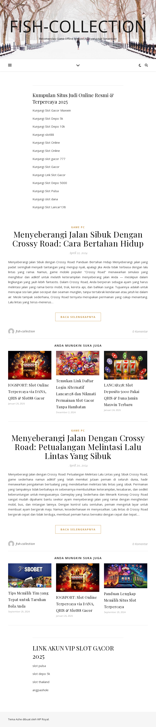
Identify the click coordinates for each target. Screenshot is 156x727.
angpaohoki (40, 690)
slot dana (51, 199)
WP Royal (43, 719)
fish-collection (25, 331)
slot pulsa (39, 666)
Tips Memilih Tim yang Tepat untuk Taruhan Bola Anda (28, 600)
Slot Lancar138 (55, 207)
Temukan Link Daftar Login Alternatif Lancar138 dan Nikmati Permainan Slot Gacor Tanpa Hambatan (76, 393)
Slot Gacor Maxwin (58, 110)
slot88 (49, 134)
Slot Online (52, 142)
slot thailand (40, 682)
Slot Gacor (52, 167)
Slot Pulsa (52, 191)
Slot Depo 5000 (56, 183)
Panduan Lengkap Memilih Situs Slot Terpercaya (120, 600)
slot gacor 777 (55, 159)
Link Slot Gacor (55, 175)
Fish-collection (78, 26)
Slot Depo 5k (54, 118)
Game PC (78, 227)
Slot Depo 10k (55, 126)
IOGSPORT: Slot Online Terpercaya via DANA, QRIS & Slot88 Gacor (28, 392)
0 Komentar (140, 331)
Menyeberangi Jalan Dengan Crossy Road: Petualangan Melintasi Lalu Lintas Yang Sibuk (78, 446)
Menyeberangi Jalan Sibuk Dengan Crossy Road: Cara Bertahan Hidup (78, 239)
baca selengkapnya (78, 317)
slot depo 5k (41, 674)
